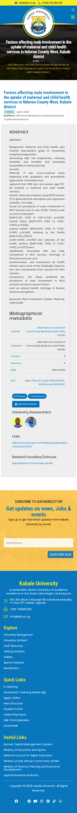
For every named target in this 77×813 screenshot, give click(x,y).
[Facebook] (16, 801)
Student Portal (13, 709)
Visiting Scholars (14, 651)
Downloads (11, 726)
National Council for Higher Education (28, 755)
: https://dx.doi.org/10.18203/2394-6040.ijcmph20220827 (45, 380)
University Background (18, 635)
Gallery (8, 657)
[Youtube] (35, 801)
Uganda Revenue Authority (21, 775)
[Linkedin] (48, 801)
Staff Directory (13, 646)
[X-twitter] (22, 801)
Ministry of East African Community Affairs (31, 761)
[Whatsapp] (60, 801)
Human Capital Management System (28, 744)
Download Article (27, 404)
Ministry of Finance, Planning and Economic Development (32, 768)
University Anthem (16, 640)
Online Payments (15, 714)
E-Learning (11, 687)
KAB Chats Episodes (16, 720)
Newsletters (11, 668)
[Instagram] (41, 801)
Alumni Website (14, 662)
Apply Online (12, 698)
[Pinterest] (29, 801)
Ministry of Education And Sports (25, 750)
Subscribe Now (60, 554)
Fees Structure (13, 703)
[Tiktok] (54, 801)
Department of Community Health (32, 463)
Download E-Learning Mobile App (25, 692)
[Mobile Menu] (73, 17)
